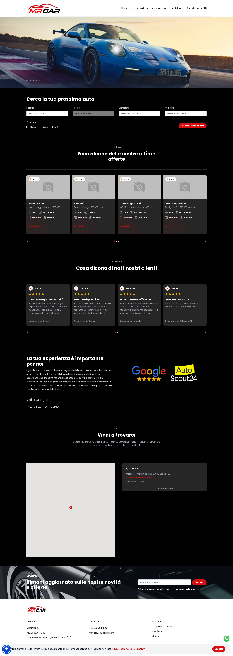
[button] (71, 508)
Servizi (190, 8)
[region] (116, 209)
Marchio (30, 107)
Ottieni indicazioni (164, 488)
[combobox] (47, 113)
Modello (76, 107)
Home (124, 8)
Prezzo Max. (170, 107)
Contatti (202, 8)
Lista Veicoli (137, 8)
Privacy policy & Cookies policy (128, 648)
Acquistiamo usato (157, 8)
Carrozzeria (124, 107)
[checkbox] (27, 127)
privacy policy (197, 589)
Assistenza (177, 8)
